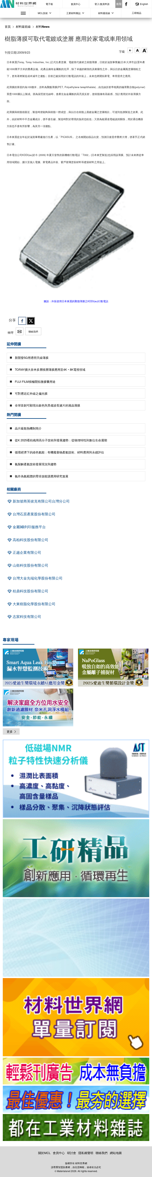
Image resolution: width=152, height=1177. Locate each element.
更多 (10, 731)
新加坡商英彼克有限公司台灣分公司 (41, 501)
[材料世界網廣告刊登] (76, 1071)
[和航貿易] (76, 779)
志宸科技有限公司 (26, 616)
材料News (42, 26)
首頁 (8, 26)
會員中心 (75, 4)
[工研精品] (76, 858)
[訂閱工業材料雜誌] (76, 1127)
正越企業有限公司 (26, 552)
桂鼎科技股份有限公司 (30, 591)
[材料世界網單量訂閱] (76, 1017)
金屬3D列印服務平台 (29, 526)
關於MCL (44, 1153)
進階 (119, 4)
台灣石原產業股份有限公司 (33, 514)
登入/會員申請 (102, 4)
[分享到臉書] (22, 321)
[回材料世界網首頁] (18, 4)
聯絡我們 (33, 331)
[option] (76, 779)
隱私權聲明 (85, 1153)
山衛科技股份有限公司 (30, 565)
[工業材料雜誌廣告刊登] (76, 1099)
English (144, 4)
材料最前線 (23, 26)
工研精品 (136, 12)
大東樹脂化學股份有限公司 (33, 603)
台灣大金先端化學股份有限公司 (37, 578)
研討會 (71, 1153)
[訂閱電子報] (76, 938)
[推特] (31, 321)
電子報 (49, 4)
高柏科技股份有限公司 (30, 539)
